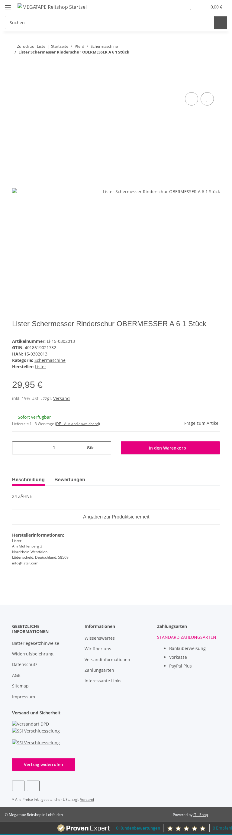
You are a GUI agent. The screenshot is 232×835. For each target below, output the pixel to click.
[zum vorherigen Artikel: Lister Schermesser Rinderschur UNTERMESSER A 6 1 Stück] (200, 64)
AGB (16, 675)
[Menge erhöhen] (104, 448)
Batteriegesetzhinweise (35, 643)
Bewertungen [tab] (69, 479)
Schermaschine (50, 360)
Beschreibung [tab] (28, 479)
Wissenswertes (100, 638)
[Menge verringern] (18, 448)
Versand (61, 398)
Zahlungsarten (99, 670)
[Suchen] (220, 22)
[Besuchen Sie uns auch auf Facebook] (18, 786)
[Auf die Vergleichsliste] (191, 99)
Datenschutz (24, 664)
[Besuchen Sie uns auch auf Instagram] (33, 786)
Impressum (23, 697)
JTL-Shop (200, 814)
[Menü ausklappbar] (8, 4)
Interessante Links (103, 681)
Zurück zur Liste (31, 46)
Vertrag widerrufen (43, 764)
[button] (178, 7)
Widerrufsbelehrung (32, 654)
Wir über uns (98, 648)
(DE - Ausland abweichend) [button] (77, 423)
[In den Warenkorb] (17, 84)
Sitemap (20, 686)
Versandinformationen (107, 659)
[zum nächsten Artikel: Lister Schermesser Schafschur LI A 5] (213, 64)
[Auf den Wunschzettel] (207, 99)
